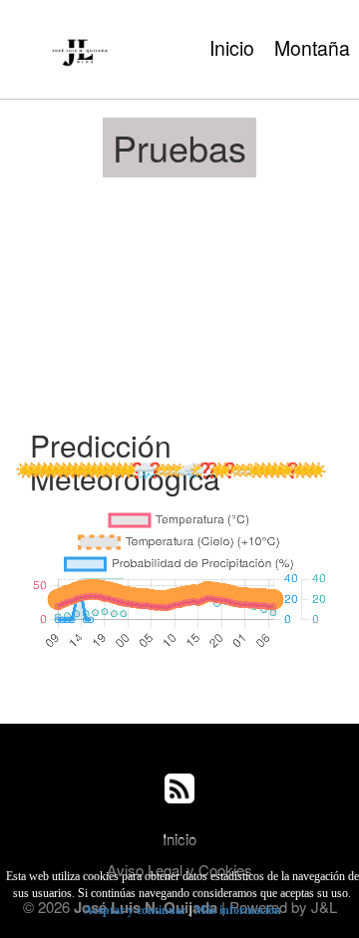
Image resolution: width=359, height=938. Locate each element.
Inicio (231, 48)
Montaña (312, 48)
